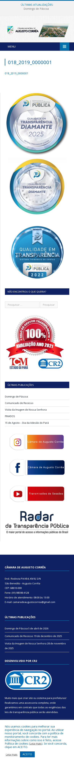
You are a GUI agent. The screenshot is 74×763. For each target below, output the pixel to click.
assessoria (30, 702)
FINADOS (10, 416)
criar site (28, 698)
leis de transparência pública (21, 712)
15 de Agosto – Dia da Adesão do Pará (27, 422)
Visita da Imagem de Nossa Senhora (26, 409)
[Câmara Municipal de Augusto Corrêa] (37, 29)
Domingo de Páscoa (16, 396)
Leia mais (36, 743)
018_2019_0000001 (16, 73)
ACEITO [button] (27, 754)
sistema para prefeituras (51, 698)
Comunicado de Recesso (36, 8)
